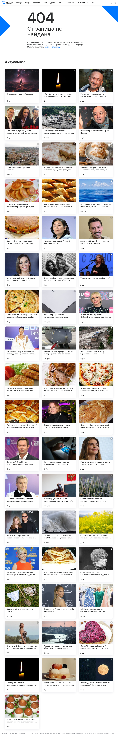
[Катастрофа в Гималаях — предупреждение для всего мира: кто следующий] (59, 123)
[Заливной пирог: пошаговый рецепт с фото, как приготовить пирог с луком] (22, 233)
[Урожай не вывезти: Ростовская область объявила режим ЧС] (59, 638)
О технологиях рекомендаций (50, 733)
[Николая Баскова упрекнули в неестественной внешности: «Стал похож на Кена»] (22, 491)
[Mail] (3, 3)
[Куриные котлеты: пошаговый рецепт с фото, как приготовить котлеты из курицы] (22, 380)
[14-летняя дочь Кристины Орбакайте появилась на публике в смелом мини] (96, 307)
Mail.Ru (4, 733)
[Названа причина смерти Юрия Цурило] (96, 123)
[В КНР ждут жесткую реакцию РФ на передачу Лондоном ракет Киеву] (59, 344)
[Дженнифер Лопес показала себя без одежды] (59, 601)
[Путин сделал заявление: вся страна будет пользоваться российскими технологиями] (59, 454)
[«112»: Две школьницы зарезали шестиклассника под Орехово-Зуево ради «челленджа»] (59, 86)
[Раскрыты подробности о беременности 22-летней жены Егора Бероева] (22, 528)
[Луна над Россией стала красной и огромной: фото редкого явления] (96, 675)
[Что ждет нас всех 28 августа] (22, 86)
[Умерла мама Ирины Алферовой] (96, 270)
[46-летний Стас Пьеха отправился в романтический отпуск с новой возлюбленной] (22, 454)
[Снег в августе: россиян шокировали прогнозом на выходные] (96, 491)
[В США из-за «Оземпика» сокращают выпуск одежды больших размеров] (96, 601)
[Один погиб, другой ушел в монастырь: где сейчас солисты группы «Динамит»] (22, 123)
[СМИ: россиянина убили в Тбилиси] (22, 159)
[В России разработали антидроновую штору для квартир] (59, 307)
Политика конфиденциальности (72, 733)
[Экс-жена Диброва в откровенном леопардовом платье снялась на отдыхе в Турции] (22, 638)
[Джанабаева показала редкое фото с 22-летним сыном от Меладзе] (59, 417)
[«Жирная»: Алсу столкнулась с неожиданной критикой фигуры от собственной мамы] (22, 344)
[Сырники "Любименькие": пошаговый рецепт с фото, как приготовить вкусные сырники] (22, 196)
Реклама (22, 733)
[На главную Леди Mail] (9, 3)
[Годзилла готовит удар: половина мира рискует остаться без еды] (96, 196)
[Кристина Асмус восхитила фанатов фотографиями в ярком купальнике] (96, 712)
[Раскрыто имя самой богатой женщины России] (59, 233)
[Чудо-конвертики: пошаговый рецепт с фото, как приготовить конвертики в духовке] (59, 196)
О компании (13, 733)
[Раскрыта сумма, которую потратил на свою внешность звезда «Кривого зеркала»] (96, 86)
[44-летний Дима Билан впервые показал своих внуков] (96, 233)
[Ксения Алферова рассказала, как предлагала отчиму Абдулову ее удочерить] (59, 270)
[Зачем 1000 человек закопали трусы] (22, 601)
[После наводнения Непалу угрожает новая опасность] (96, 344)
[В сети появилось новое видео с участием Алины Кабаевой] (96, 454)
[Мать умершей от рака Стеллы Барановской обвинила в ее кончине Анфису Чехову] (22, 270)
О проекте (34, 733)
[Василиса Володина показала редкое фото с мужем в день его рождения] (22, 564)
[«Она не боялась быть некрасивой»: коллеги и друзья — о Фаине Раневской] (96, 564)
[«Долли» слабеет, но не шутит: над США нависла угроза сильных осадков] (59, 528)
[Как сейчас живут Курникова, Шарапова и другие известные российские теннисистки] (59, 712)
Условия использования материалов (97, 733)
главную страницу (52, 47)
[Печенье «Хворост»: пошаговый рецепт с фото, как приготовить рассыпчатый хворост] (96, 417)
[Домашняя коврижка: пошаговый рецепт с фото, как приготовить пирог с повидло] (59, 564)
